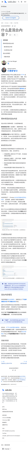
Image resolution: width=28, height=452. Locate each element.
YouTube (4, 433)
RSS (3, 438)
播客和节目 (5, 425)
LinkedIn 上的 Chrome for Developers (11, 435)
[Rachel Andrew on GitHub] (8, 71)
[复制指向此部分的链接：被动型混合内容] (13, 145)
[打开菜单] (2, 2)
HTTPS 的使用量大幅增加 (12, 327)
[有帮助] (12, 26)
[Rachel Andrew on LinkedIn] (10, 71)
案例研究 (4, 422)
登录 (25, 1)
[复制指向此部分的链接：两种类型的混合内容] (18, 119)
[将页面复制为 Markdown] (15, 35)
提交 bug (4, 409)
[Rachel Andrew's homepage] (17, 71)
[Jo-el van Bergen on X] (8, 64)
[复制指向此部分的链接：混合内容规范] (13, 295)
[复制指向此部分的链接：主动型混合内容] (13, 234)
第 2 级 (18, 320)
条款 (2, 445)
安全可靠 (16, 23)
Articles (3, 6)
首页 (2, 23)
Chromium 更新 (6, 420)
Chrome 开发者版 (6, 417)
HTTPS (22, 75)
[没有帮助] (15, 26)
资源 (11, 23)
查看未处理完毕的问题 (7, 411)
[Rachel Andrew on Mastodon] (12, 71)
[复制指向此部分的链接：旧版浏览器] (10, 341)
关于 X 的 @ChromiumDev (8, 431)
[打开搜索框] (19, 2)
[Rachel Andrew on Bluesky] (14, 71)
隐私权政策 (7, 445)
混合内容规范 (10, 299)
